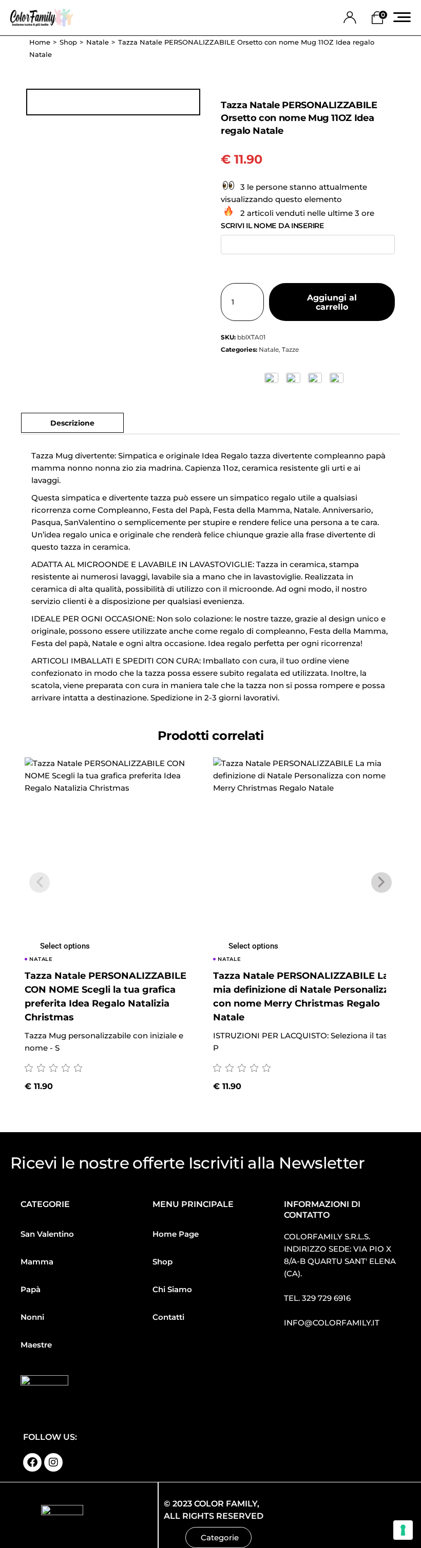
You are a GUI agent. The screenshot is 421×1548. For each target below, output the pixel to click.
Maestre (36, 1345)
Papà (31, 1289)
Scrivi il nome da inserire (272, 225)
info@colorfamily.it (331, 1323)
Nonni (32, 1317)
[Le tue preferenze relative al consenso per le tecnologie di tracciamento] (403, 1530)
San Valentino (47, 1234)
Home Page (175, 1234)
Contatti (168, 1317)
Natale (269, 349)
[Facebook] (32, 1462)
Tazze (290, 349)
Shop (162, 1261)
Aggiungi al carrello (332, 302)
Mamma (37, 1261)
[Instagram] (53, 1462)
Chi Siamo (172, 1289)
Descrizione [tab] (72, 423)
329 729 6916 (326, 1298)
